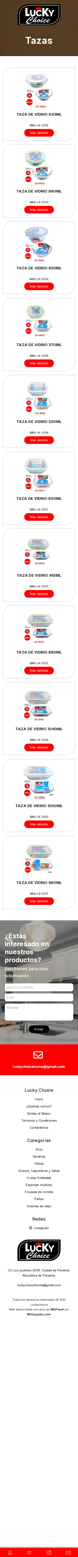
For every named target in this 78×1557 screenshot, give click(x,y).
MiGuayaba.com (39, 1314)
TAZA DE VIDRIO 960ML (39, 882)
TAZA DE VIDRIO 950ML (39, 268)
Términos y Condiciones (39, 1120)
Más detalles (39, 133)
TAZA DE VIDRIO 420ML (39, 114)
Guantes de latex (39, 1206)
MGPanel (57, 1309)
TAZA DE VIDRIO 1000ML (39, 806)
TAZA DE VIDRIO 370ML (39, 344)
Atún (39, 1149)
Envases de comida (39, 1192)
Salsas (39, 1163)
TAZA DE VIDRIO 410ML (39, 575)
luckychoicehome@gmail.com (39, 1067)
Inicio (39, 1099)
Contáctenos (39, 1127)
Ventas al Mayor (39, 1113)
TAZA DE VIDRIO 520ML (39, 421)
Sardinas (39, 1156)
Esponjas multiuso (39, 1185)
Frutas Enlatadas (39, 1178)
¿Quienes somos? (39, 1106)
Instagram (41, 1228)
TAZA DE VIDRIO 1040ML (38, 729)
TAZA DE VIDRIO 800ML (39, 498)
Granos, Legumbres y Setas (39, 1171)
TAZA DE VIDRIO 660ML (39, 191)
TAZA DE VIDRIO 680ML (39, 652)
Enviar (39, 1029)
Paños (39, 1199)
